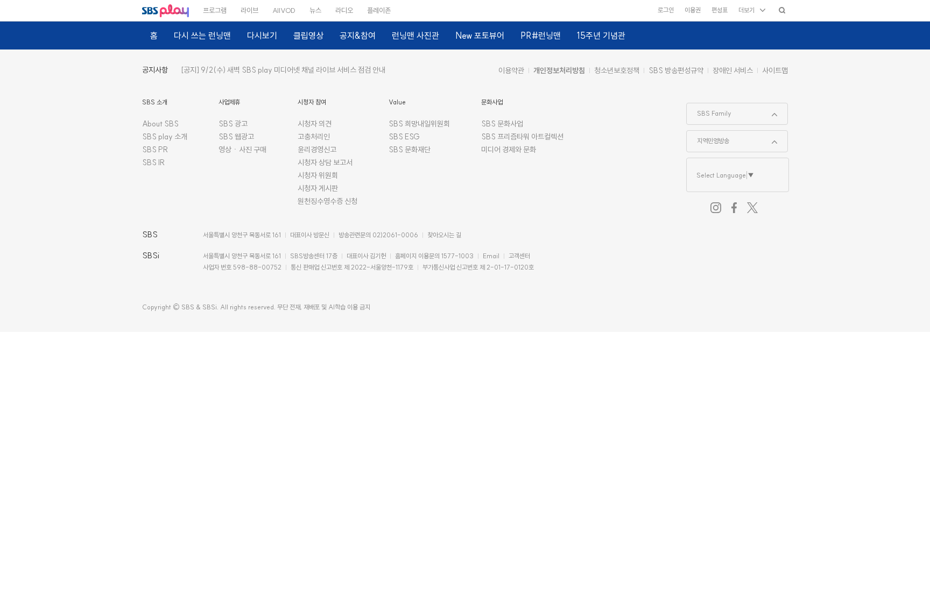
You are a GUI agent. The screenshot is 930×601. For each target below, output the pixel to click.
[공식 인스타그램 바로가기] (716, 208)
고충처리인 (314, 137)
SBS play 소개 (164, 137)
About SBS (160, 124)
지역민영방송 (708, 138)
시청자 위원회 (318, 175)
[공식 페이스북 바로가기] (734, 208)
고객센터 (519, 256)
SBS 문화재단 (410, 149)
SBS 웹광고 (236, 137)
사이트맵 (775, 70)
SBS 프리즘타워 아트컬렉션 (522, 137)
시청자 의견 (315, 124)
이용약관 (511, 70)
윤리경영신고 (317, 149)
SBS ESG (404, 137)
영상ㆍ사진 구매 (242, 149)
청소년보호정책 (616, 70)
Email (491, 256)
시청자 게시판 (318, 188)
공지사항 (155, 70)
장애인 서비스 (733, 70)
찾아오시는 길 (444, 235)
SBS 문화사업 (502, 124)
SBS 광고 (233, 124)
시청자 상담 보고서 (325, 162)
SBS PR (155, 149)
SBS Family (709, 110)
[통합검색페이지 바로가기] (782, 10)
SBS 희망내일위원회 (419, 124)
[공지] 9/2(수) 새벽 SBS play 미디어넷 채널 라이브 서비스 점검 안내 (283, 70)
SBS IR (153, 162)
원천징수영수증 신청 (327, 201)
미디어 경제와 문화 (508, 149)
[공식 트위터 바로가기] (752, 208)
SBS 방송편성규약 (676, 70)
